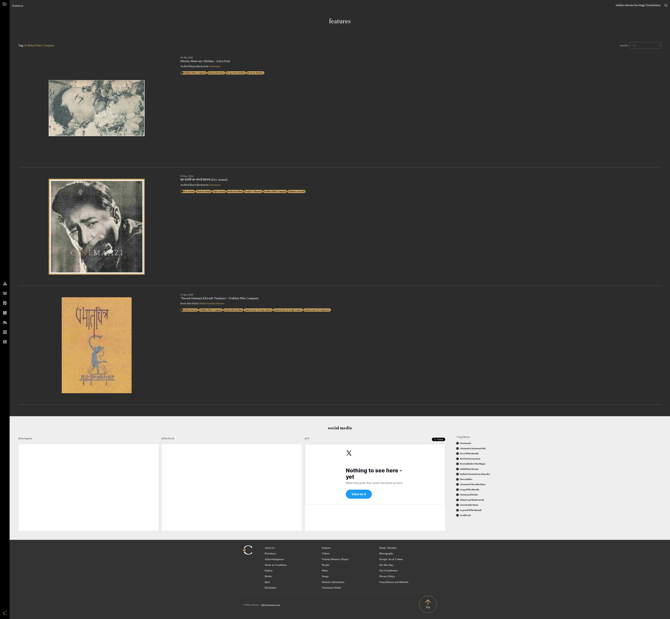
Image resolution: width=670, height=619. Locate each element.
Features (326, 547)
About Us (270, 547)
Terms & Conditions (276, 565)
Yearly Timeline (388, 547)
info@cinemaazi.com (270, 604)
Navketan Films (235, 191)
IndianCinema (190, 310)
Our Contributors (388, 570)
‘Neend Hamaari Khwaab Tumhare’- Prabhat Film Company (219, 298)
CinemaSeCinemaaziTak (473, 448)
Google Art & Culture (391, 559)
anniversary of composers (317, 310)
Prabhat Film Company (194, 73)
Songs (325, 576)
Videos (326, 553)
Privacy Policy (387, 576)
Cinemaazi (214, 66)
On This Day (386, 565)
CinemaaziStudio (469, 494)
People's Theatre (253, 191)
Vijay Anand (219, 191)
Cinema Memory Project (335, 559)
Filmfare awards (296, 191)
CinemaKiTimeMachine (472, 484)
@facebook (168, 438)
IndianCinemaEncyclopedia (475, 474)
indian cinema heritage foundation (638, 5)
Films (325, 570)
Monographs (386, 553)
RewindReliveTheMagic (473, 463)
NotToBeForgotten (470, 458)
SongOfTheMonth (469, 489)
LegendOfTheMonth (471, 510)
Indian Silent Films (233, 310)
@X (307, 438)
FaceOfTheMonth (469, 453)
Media (268, 576)
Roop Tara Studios (235, 73)
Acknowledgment (274, 559)
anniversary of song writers (258, 310)
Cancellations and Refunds (393, 582)
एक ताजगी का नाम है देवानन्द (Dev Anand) (204, 180)
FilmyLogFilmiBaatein (472, 500)
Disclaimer (270, 587)
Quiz (267, 582)
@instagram (25, 438)
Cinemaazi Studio (331, 587)
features (17, 5)
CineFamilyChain (469, 505)
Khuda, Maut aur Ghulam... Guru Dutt (205, 61)
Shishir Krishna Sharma (211, 303)
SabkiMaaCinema (469, 469)
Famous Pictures (216, 73)
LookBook (465, 515)
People (325, 565)
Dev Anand (188, 191)
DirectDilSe (466, 479)
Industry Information (333, 582)
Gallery (269, 570)
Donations (270, 553)
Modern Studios (255, 73)
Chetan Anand (203, 191)
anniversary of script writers (288, 310)
